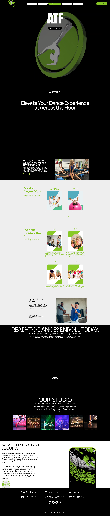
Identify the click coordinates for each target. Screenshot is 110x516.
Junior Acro (54, 263)
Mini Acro (76, 229)
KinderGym (75, 188)
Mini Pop (55, 229)
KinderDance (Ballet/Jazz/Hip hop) (54, 189)
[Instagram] (53, 92)
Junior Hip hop (75, 263)
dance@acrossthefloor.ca (56, 496)
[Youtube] (50, 92)
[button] (100, 79)
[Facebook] (56, 92)
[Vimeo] (60, 92)
